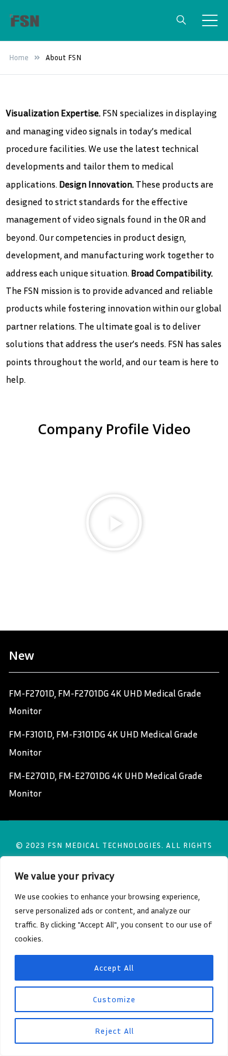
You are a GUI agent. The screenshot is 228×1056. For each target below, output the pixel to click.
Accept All (114, 967)
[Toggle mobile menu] (210, 20)
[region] (114, 956)
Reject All (114, 1031)
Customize (114, 999)
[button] (114, 522)
